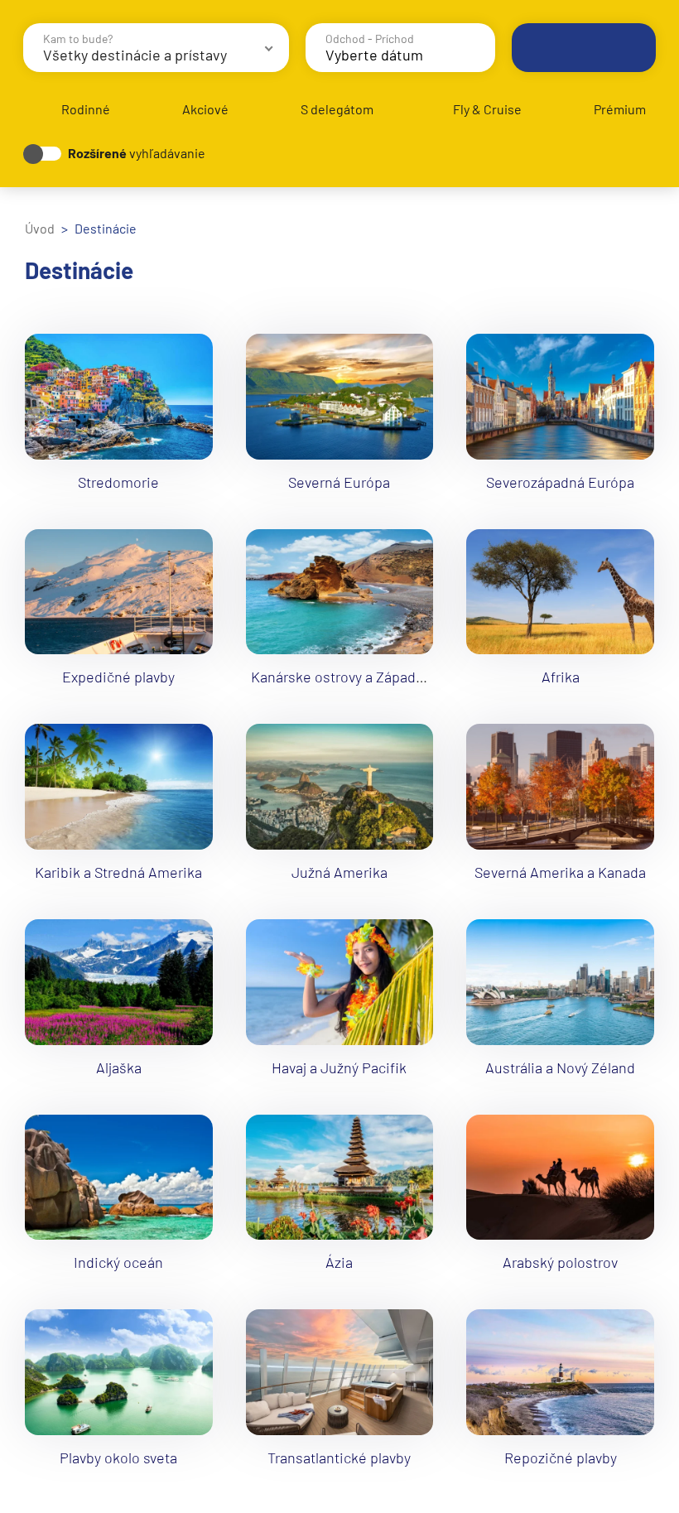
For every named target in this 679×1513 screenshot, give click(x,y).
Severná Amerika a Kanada (560, 872)
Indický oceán (118, 1262)
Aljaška (119, 1067)
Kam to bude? (78, 38)
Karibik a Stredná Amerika (118, 872)
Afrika (561, 676)
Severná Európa (339, 482)
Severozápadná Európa (560, 482)
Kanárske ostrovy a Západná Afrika (362, 676)
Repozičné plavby (560, 1457)
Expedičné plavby (118, 676)
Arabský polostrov (560, 1262)
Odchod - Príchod (369, 38)
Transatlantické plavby (339, 1457)
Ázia (339, 1262)
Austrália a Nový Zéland (560, 1067)
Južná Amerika (339, 872)
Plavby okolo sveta (118, 1457)
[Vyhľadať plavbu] (584, 47)
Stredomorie (118, 482)
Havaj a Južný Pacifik (339, 1067)
